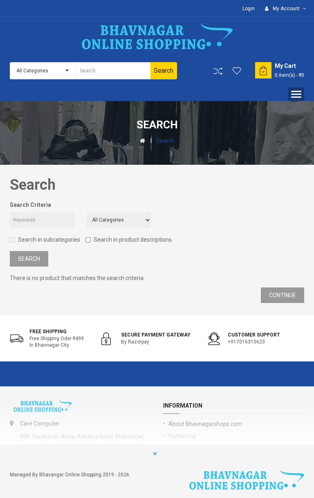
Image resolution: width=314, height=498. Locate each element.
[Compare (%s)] (217, 71)
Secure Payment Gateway (156, 335)
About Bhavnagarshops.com (205, 424)
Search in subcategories (49, 239)
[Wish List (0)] (237, 70)
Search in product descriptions (133, 239)
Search (165, 140)
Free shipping (48, 331)
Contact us (182, 436)
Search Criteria (30, 205)
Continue (282, 295)
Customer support (254, 335)
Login (248, 8)
